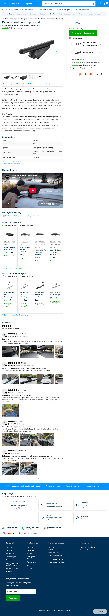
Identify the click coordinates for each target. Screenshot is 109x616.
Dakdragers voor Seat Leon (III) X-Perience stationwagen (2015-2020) (41, 19)
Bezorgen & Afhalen (31, 558)
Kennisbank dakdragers (37, 14)
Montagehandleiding (42, 84)
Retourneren (31, 562)
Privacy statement (64, 610)
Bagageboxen (10, 554)
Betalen (30, 554)
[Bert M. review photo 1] (10, 410)
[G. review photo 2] (28, 468)
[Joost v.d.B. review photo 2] (28, 439)
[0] (105, 3)
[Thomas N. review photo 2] (28, 351)
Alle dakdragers (9, 14)
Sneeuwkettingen (12, 568)
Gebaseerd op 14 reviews (11, 328)
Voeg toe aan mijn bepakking (83, 33)
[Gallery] (32, 56)
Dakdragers (13, 19)
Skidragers (82, 14)
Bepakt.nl (5, 19)
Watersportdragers (95, 14)
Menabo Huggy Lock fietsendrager (9, 295)
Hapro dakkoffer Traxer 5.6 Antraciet (55, 252)
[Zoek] (92, 3)
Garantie (30, 565)
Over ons (30, 547)
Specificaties (17, 84)
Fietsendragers (11, 557)
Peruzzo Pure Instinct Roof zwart (39, 295)
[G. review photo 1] (10, 468)
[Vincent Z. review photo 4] (63, 378)
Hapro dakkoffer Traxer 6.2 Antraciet (25, 249)
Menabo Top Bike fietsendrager (24, 295)
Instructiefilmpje (28, 84)
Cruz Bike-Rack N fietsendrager (55, 294)
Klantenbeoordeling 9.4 (85, 9)
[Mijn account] (101, 3)
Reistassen (10, 560)
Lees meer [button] (5, 402)
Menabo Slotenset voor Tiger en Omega (90, 44)
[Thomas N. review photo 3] (45, 351)
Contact (30, 568)
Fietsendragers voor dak (67, 14)
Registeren (13, 598)
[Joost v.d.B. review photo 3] (45, 439)
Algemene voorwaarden (47, 610)
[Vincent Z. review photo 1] (10, 378)
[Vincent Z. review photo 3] (45, 378)
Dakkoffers (52, 14)
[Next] (56, 51)
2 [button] (30, 478)
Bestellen (30, 550)
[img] (13, 334)
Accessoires (10, 571)
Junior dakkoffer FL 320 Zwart (9, 248)
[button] (35, 478)
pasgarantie (88, 68)
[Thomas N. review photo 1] (10, 351)
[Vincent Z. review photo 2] (28, 378)
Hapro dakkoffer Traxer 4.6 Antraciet (40, 252)
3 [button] (33, 478)
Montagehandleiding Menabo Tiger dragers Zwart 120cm (23, 216)
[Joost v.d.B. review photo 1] (10, 439)
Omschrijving (7, 84)
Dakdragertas (88, 53)
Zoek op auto (21, 14)
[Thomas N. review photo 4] (63, 351)
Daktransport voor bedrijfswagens (12, 564)
